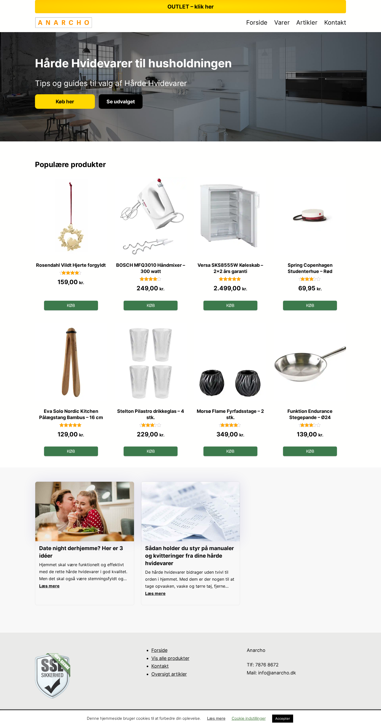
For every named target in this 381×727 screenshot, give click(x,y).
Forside (159, 650)
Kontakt (160, 666)
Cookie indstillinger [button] (249, 718)
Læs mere (216, 718)
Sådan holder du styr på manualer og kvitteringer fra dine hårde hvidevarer (189, 555)
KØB (71, 305)
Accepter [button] (282, 718)
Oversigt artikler (169, 674)
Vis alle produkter (170, 658)
